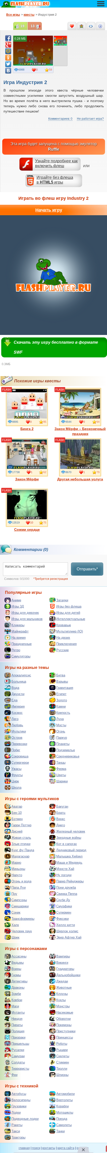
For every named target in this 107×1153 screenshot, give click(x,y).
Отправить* (87, 569)
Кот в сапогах (66, 844)
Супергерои (20, 762)
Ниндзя (16, 1019)
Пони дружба (66, 887)
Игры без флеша (68, 606)
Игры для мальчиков (27, 619)
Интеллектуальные (70, 619)
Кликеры (17, 625)
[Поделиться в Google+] (8, 45)
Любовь (17, 725)
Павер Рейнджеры (70, 881)
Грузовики (18, 1106)
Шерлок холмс (67, 931)
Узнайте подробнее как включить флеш (56, 163)
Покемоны (63, 1025)
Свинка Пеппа (66, 894)
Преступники (65, 1031)
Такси (15, 1131)
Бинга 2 (27, 429)
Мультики (18, 731)
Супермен (63, 912)
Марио (16, 862)
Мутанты (18, 1012)
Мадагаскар (20, 856)
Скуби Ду (63, 900)
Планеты (62, 744)
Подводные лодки (25, 1119)
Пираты (17, 1025)
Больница (18, 681)
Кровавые (63, 625)
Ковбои (16, 1000)
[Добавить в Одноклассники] (8, 58)
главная (24, 1148)
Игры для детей (68, 613)
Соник (15, 912)
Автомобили (65, 1094)
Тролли (61, 1068)
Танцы (60, 762)
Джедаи (62, 981)
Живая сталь (21, 837)
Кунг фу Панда (22, 850)
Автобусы (18, 1094)
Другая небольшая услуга (80, 479)
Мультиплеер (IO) (69, 631)
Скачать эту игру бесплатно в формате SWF (56, 347)
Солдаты (18, 1062)
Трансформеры (22, 919)
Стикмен (62, 1062)
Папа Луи (18, 887)
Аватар (16, 806)
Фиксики (62, 919)
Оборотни (63, 1019)
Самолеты (64, 1125)
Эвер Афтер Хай (68, 937)
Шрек (15, 937)
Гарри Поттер (21, 825)
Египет (61, 694)
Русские (62, 650)
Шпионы (62, 1075)
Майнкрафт (20, 631)
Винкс (60, 819)
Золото (61, 700)
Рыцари (62, 1050)
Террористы (20, 1068)
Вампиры (63, 956)
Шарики (62, 781)
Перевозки (19, 744)
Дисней (16, 831)
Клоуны (62, 994)
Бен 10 (16, 813)
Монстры (63, 1006)
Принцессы (64, 1037)
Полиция (17, 1031)
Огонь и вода (21, 881)
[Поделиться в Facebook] (8, 38)
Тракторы (18, 1137)
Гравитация (64, 688)
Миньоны (18, 869)
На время (18, 637)
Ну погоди (63, 875)
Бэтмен (17, 819)
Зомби (16, 994)
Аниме (16, 600)
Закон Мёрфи (27, 479)
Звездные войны (68, 837)
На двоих (63, 637)
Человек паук (21, 931)
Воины (16, 969)
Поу (14, 894)
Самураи (18, 1056)
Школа (16, 787)
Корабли (62, 1106)
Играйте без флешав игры (55, 179)
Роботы (61, 1044)
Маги (15, 1006)
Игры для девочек (25, 613)
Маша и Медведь (69, 862)
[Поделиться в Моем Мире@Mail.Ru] (8, 51)
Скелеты (62, 1056)
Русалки (17, 1050)
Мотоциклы (64, 1112)
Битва (60, 675)
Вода (15, 688)
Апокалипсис (21, 675)
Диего (60, 825)
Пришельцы (20, 1044)
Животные (64, 987)
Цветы (61, 775)
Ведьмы (17, 962)
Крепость (63, 713)
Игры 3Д (17, 606)
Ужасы (16, 769)
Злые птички (20, 844)
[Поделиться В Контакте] (8, 71)
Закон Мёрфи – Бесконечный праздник (80, 431)
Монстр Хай (65, 869)
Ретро (15, 650)
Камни (61, 706)
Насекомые (64, 1012)
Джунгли (17, 694)
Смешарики (20, 906)
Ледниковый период (71, 850)
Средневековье (67, 756)
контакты (48, 1148)
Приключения (66, 644)
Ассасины (18, 956)
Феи (14, 1075)
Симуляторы (20, 656)
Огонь (60, 731)
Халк (15, 925)
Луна (60, 719)
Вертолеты (64, 1100)
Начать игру (48, 210)
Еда (14, 700)
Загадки (62, 600)
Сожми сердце (27, 529)
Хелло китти (65, 925)
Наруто (16, 875)
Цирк (15, 781)
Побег (15, 750)
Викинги (62, 962)
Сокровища (19, 756)
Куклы (61, 1000)
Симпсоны (19, 900)
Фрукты (17, 775)
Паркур (61, 737)
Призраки (18, 1037)
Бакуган (62, 806)
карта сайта (65, 1148)
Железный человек (70, 831)
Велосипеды (20, 1100)
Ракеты (16, 1125)
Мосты (61, 725)
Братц (60, 813)
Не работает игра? (90, 118)
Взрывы (62, 681)
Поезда (61, 1119)
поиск (36, 1148)
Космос (17, 713)
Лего (14, 719)
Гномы (16, 975)
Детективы (19, 981)
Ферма (61, 769)
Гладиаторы (65, 969)
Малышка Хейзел (69, 856)
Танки (60, 1131)
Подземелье (65, 750)
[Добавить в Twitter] (8, 64)
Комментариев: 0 (60, 118)
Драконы (17, 987)
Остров (16, 737)
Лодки (16, 1112)
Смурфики (64, 906)
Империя (18, 706)
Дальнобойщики (68, 975)
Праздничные (21, 644)
